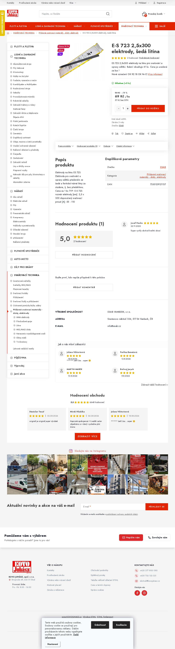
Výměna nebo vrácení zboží (53, 3)
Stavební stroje (19, 233)
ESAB (121, 125)
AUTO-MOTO (21, 259)
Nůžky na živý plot (20, 76)
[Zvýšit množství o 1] (127, 108)
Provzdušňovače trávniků (24, 96)
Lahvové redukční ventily (23, 348)
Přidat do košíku (148, 108)
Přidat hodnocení (84, 254)
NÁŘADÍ (18, 191)
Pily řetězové (18, 68)
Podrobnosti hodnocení (149, 57)
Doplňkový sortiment (21, 137)
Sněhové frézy (19, 109)
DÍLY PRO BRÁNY (23, 267)
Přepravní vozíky (20, 170)
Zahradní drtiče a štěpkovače (25, 113)
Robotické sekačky (21, 100)
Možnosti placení (54, 585)
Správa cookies (97, 590)
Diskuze (107, 146)
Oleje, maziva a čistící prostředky (27, 141)
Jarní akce (19, 373)
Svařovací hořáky (20, 293)
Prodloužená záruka (27, 3)
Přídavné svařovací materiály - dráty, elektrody (27, 311)
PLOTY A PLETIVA (24, 46)
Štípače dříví (18, 117)
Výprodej (19, 365)
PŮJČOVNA (20, 357)
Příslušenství (18, 297)
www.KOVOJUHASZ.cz (72, 616)
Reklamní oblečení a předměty (26, 150)
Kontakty (10, 3)
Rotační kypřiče (19, 125)
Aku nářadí (17, 197)
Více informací (155, 74)
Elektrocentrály (19, 221)
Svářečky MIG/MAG (22, 285)
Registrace (161, 3)
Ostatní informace (124, 146)
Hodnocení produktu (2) (87, 146)
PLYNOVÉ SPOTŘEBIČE (26, 251)
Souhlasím (121, 624)
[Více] (160, 26)
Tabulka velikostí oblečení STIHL (104, 580)
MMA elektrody (22, 317)
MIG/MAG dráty (23, 329)
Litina (18, 325)
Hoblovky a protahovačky (24, 225)
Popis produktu (64, 146)
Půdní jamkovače (20, 121)
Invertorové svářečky (22, 281)
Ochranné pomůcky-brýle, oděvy (27, 305)
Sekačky (16, 92)
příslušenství (18, 238)
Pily (14, 205)
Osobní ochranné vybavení (24, 145)
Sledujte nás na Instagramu (90, 451)
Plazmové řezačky (21, 289)
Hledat (108, 13)
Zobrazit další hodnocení (153, 384)
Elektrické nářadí (20, 201)
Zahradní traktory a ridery (24, 105)
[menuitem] (20, 26)
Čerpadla (17, 154)
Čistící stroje (18, 129)
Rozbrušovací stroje (21, 88)
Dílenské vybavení (20, 229)
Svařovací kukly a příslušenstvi (26, 301)
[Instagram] (144, 593)
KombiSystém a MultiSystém (25, 84)
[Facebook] (137, 593)
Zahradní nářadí (20, 162)
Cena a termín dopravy (100, 585)
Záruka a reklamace (55, 590)
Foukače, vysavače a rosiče (24, 80)
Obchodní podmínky (99, 570)
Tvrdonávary (21, 341)
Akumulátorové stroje (22, 64)
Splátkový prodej (98, 575)
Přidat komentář (84, 287)
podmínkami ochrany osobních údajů (122, 514)
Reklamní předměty (21, 242)
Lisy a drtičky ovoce (21, 166)
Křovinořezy (18, 72)
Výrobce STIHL (89, 616)
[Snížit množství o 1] (118, 108)
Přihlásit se (157, 506)
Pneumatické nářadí (21, 213)
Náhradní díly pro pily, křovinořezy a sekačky (29, 176)
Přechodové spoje (24, 321)
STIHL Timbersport (105, 616)
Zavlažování (18, 158)
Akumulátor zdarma (21, 182)
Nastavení (52, 644)
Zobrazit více (87, 436)
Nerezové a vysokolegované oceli (30, 333)
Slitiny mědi (21, 337)
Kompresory (18, 217)
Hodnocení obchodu (87, 395)
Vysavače (17, 209)
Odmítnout (100, 624)
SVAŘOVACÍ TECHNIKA (26, 275)
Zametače (17, 133)
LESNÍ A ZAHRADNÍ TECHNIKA (24, 56)
